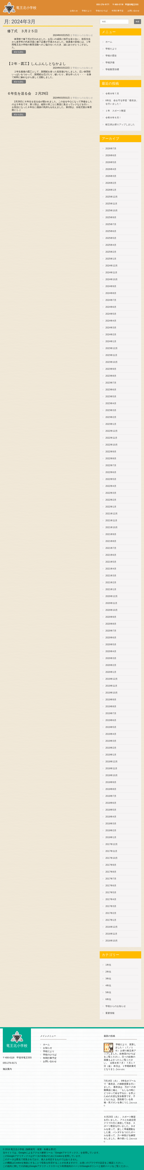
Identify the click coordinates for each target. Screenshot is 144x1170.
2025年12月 (111, 197)
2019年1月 (110, 754)
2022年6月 (110, 472)
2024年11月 (111, 272)
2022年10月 (111, 445)
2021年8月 (110, 541)
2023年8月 (110, 376)
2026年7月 (110, 148)
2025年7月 (110, 224)
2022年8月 (110, 458)
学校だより (87, 11)
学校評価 (109, 62)
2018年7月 (110, 796)
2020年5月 (110, 644)
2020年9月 (110, 617)
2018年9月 (110, 782)
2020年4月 (110, 651)
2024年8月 (110, 293)
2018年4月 (110, 816)
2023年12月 (111, 348)
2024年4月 (110, 321)
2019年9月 (110, 699)
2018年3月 (110, 823)
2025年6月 (110, 231)
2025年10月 (111, 210)
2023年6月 (110, 389)
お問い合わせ (133, 11)
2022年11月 (111, 438)
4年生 (108, 985)
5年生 (108, 992)
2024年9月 (110, 286)
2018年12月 (111, 761)
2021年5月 (110, 562)
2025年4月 (110, 245)
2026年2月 (110, 183)
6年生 (108, 999)
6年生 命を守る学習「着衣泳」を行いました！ (121, 102)
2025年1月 (110, 259)
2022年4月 (110, 486)
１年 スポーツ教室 (115, 111)
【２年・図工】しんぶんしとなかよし (36, 64)
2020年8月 (110, 624)
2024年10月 (111, 279)
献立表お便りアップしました (120, 124)
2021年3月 (110, 575)
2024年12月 (111, 265)
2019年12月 (111, 679)
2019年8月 (110, 706)
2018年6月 (110, 803)
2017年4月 (110, 899)
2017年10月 (111, 858)
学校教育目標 (112, 69)
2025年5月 (110, 238)
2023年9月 (110, 369)
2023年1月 (110, 424)
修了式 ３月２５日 (22, 31)
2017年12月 (111, 844)
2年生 (108, 972)
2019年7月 (110, 713)
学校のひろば (102, 11)
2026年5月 (110, 162)
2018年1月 (110, 837)
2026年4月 (110, 169)
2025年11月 (111, 203)
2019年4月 (110, 734)
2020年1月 (110, 672)
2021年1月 (110, 589)
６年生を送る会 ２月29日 (27, 93)
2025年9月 (110, 217)
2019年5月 (110, 727)
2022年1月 (110, 507)
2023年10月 (111, 362)
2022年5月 (110, 479)
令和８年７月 (112, 93)
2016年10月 (111, 940)
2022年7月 (110, 465)
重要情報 (109, 1013)
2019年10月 (111, 692)
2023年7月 (110, 383)
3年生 (108, 978)
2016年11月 (111, 934)
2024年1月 (110, 341)
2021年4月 (110, 568)
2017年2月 (110, 913)
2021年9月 (110, 534)
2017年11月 (111, 851)
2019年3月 (110, 741)
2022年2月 (110, 500)
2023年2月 (110, 417)
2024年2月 (110, 334)
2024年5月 (110, 314)
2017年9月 (110, 865)
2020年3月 (110, 658)
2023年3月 (110, 410)
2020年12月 (111, 596)
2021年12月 (111, 513)
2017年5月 (110, 892)
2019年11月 (111, 686)
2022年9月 (110, 451)
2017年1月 (110, 920)
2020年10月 (111, 610)
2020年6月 (110, 637)
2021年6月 (110, 555)
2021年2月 (110, 582)
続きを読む (19, 52)
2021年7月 (110, 548)
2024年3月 (110, 327)
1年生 (108, 965)
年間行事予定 (117, 11)
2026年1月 (110, 190)
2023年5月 (110, 396)
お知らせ (74, 11)
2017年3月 (110, 906)
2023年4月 (110, 403)
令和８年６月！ (113, 117)
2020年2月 (110, 665)
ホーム (108, 42)
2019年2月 (110, 748)
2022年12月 (111, 431)
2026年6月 (110, 155)
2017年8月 (110, 872)
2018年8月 (110, 789)
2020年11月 (111, 603)
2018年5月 (110, 810)
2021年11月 (111, 520)
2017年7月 (110, 878)
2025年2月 (110, 252)
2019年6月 (110, 720)
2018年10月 (111, 775)
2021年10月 (111, 527)
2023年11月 (111, 355)
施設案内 (7, 1069)
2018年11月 (111, 768)
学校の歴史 (111, 55)
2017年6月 (110, 885)
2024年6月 (110, 307)
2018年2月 (110, 830)
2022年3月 (110, 493)
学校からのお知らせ (83, 35)
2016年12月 (111, 927)
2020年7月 (110, 630)
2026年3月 (110, 176)
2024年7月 (110, 300)
